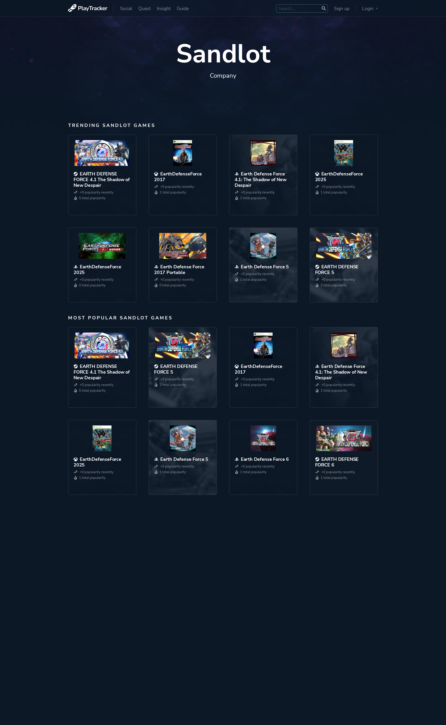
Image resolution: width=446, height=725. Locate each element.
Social (126, 8)
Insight (164, 8)
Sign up (341, 8)
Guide (183, 8)
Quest (144, 8)
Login (368, 8)
